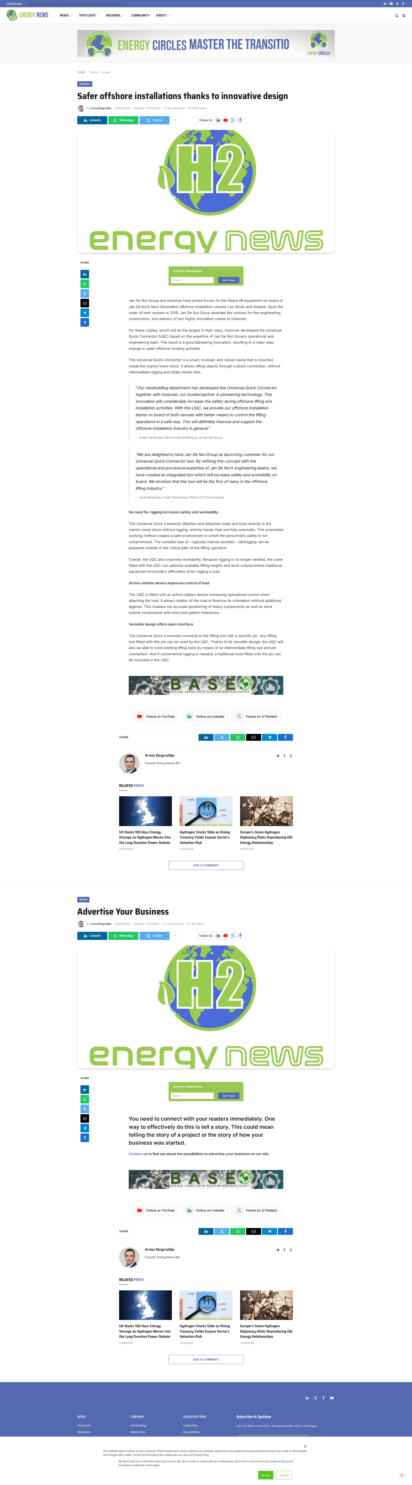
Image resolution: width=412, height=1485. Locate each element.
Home (93, 72)
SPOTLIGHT (87, 15)
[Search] (403, 15)
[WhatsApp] (84, 283)
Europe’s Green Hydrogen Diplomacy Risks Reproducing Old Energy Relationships (77, 4)
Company (137, 1416)
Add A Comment (206, 865)
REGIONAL (113, 15)
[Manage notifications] (401, 1475)
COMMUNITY (140, 15)
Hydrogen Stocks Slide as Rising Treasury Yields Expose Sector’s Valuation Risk (205, 837)
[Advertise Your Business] (206, 1007)
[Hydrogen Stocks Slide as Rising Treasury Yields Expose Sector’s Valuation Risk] (206, 811)
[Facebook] (84, 322)
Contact (136, 1154)
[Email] (84, 303)
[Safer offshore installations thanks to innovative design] (206, 191)
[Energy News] (27, 15)
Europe (105, 72)
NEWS (64, 15)
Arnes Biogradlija (100, 108)
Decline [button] (284, 1475)
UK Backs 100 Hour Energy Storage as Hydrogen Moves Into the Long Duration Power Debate (145, 837)
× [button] (305, 1445)
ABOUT (161, 15)
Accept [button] (266, 1475)
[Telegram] (84, 312)
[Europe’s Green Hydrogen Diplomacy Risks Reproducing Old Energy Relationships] (266, 811)
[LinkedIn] (84, 274)
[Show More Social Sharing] (175, 120)
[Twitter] (84, 293)
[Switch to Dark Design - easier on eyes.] (397, 15)
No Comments (176, 108)
